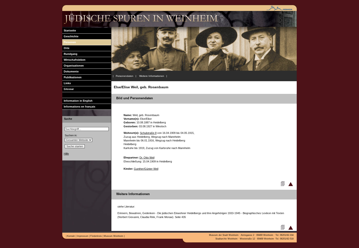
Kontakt (70, 236)
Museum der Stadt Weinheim (224, 235)
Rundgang (69, 53)
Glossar (68, 89)
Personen (69, 42)
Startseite (69, 30)
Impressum (82, 236)
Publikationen (72, 77)
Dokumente (70, 71)
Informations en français (78, 106)
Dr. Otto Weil (146, 157)
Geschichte (70, 36)
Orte (65, 48)
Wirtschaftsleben (73, 59)
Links (66, 83)
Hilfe (66, 153)
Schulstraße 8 (148, 132)
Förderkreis (96, 236)
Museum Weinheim (113, 236)
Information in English (77, 100)
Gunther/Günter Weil (146, 168)
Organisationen (73, 65)
